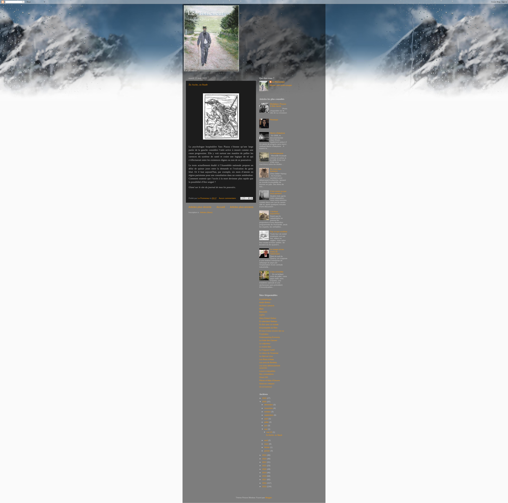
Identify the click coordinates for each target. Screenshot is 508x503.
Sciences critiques (266, 384)
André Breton (264, 302)
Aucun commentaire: (228, 198)
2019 (264, 473)
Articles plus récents (200, 207)
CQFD (262, 315)
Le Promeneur (206, 12)
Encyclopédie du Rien (268, 328)
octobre (267, 412)
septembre (269, 415)
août (266, 419)
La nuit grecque (276, 153)
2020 (264, 469)
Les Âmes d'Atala (266, 359)
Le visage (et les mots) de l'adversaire (277, 251)
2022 (264, 462)
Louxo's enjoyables (267, 371)
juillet (266, 422)
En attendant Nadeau (268, 321)
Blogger (268, 498)
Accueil (221, 207)
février (267, 447)
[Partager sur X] (246, 198)
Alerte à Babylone (277, 133)
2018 (264, 476)
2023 (264, 459)
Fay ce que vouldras (278, 232)
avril (266, 440)
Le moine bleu (265, 347)
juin (266, 426)
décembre (268, 405)
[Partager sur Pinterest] (251, 198)
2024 (264, 455)
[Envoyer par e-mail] (241, 198)
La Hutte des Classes (268, 340)
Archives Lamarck (266, 306)
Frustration (263, 334)
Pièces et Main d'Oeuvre (269, 380)
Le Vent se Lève (266, 356)
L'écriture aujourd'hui (274, 213)
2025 (264, 402)
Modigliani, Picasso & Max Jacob (278, 105)
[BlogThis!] (244, 198)
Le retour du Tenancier (268, 353)
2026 (264, 398)
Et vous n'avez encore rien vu (271, 331)
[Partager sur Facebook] (249, 198)
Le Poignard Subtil (267, 350)
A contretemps (265, 299)
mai (266, 429)
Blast (261, 309)
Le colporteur (264, 344)
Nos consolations (266, 374)
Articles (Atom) (206, 212)
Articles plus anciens (241, 207)
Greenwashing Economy (269, 337)
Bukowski (263, 312)
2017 (264, 480)
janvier (267, 451)
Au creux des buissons (275, 170)
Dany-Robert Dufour (267, 318)
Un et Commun (265, 387)
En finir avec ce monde (268, 325)
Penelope (274, 120)
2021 (264, 466)
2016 (264, 483)
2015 (264, 487)
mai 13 (269, 432)
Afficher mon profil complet (280, 85)
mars (266, 444)
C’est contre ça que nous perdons (278, 192)
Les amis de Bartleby (268, 362)
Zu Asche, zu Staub (198, 84)
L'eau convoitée (276, 272)
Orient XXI (263, 377)
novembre (268, 408)
